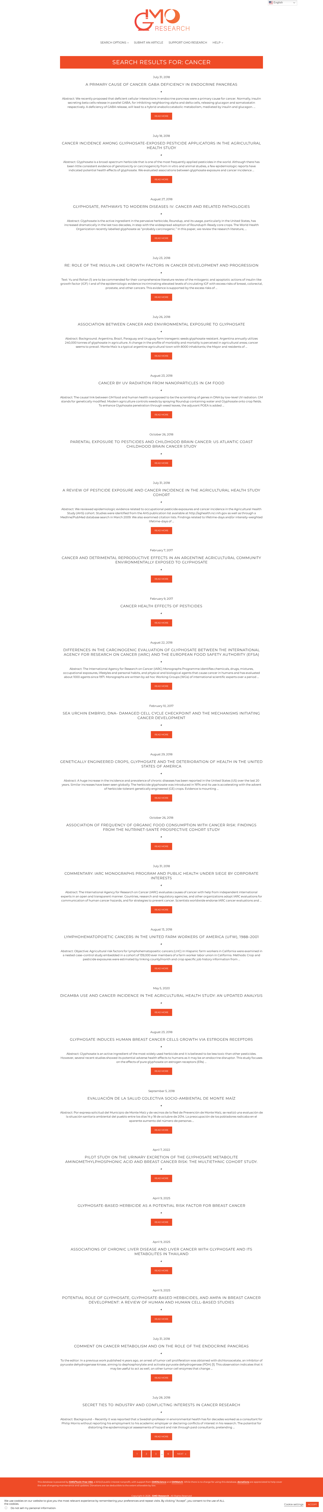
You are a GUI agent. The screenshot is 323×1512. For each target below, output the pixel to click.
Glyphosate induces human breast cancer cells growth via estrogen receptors (161, 1039)
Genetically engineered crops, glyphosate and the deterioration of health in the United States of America (161, 763)
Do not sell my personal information (33, 1508)
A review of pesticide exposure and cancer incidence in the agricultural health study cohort (161, 492)
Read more (163, 117)
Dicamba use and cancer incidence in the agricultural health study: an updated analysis (161, 995)
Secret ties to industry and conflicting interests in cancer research (161, 1405)
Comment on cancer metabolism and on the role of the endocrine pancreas (161, 1346)
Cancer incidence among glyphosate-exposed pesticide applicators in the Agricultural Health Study (161, 145)
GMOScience (159, 1481)
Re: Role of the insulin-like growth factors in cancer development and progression (161, 265)
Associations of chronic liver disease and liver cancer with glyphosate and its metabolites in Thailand (161, 1251)
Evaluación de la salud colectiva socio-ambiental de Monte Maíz (161, 1098)
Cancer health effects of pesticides (161, 606)
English (278, 2)
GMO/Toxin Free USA (81, 1481)
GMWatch (177, 1481)
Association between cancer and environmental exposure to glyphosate (161, 324)
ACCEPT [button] (312, 1504)
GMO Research (160, 1495)
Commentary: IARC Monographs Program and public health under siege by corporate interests (161, 875)
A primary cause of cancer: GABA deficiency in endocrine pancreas (161, 84)
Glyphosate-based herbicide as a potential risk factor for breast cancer (161, 1205)
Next (180, 1454)
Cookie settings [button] (293, 1504)
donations (243, 1481)
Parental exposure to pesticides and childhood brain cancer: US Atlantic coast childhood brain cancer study (161, 443)
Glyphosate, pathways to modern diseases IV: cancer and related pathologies (161, 206)
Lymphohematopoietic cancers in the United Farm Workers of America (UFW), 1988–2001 (161, 936)
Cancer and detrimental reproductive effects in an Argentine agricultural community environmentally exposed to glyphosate (161, 559)
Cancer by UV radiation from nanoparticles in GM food (161, 383)
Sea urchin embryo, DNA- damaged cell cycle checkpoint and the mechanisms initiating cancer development (161, 715)
